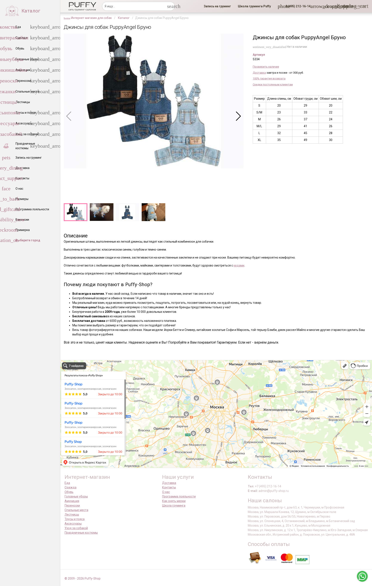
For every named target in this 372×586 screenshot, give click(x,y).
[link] (217, 6)
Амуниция (72, 501)
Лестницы (72, 514)
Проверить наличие (266, 66)
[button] (296, 6)
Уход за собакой (76, 528)
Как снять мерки (174, 501)
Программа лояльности (179, 496)
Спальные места (76, 510)
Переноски (72, 505)
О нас (166, 492)
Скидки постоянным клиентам (273, 84)
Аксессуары (73, 523)
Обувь (69, 492)
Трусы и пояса (75, 519)
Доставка (259, 72)
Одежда (70, 487)
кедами (239, 265)
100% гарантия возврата (269, 78)
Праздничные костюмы (81, 532)
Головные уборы (76, 496)
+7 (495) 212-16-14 (268, 486)
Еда (67, 483)
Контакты (169, 487)
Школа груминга (173, 505)
